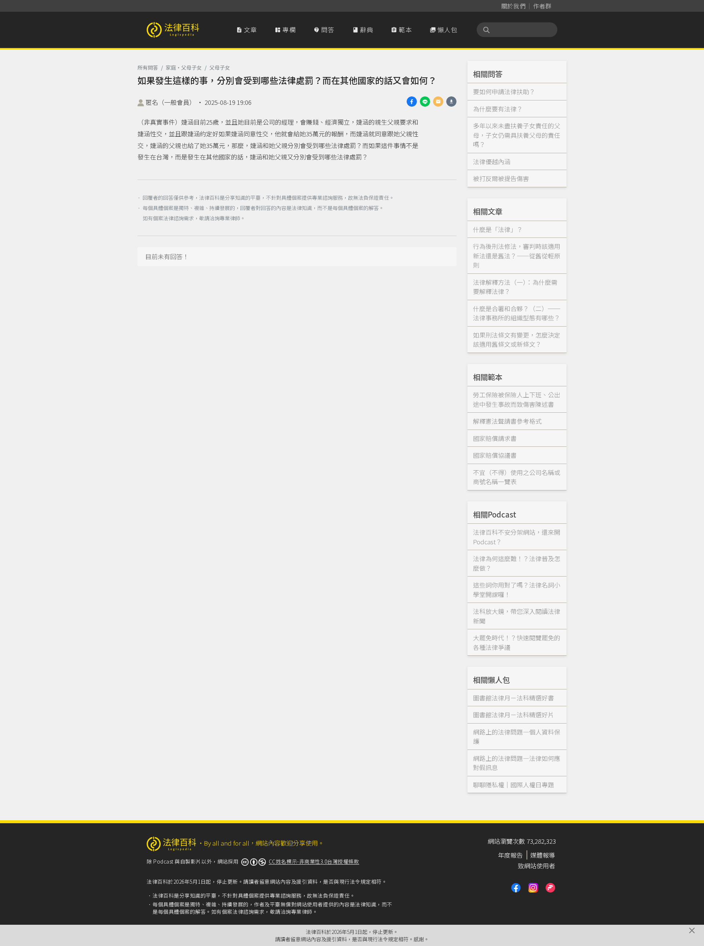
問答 (324, 29)
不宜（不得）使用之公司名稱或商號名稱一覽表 (516, 477)
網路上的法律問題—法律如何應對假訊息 (516, 763)
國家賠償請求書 (495, 438)
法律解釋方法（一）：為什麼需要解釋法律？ (515, 286)
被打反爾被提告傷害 (501, 178)
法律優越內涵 (491, 161)
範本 (401, 29)
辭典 (363, 29)
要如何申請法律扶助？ (504, 91)
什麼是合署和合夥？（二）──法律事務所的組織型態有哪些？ (516, 313)
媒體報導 (542, 855)
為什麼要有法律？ (498, 108)
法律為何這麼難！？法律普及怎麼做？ (516, 563)
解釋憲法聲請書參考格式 (507, 421)
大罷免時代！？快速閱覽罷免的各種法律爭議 (516, 642)
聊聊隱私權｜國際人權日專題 (513, 784)
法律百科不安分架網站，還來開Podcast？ (516, 536)
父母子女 (219, 67)
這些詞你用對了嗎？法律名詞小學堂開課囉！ (516, 589)
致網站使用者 (536, 865)
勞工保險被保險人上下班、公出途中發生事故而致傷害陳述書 (516, 399)
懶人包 (444, 29)
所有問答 (148, 67)
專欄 (285, 29)
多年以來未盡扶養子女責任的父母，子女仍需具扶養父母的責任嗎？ (516, 135)
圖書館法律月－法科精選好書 (513, 697)
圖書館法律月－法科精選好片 (513, 714)
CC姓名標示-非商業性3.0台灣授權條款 (314, 861)
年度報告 (510, 855)
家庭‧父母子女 (184, 67)
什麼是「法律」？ (498, 229)
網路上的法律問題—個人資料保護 (516, 736)
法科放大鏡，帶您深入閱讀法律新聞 (516, 616)
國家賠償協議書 (495, 455)
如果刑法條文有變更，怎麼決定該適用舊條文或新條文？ (516, 339)
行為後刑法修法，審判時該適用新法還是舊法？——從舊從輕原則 (516, 255)
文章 (246, 29)
